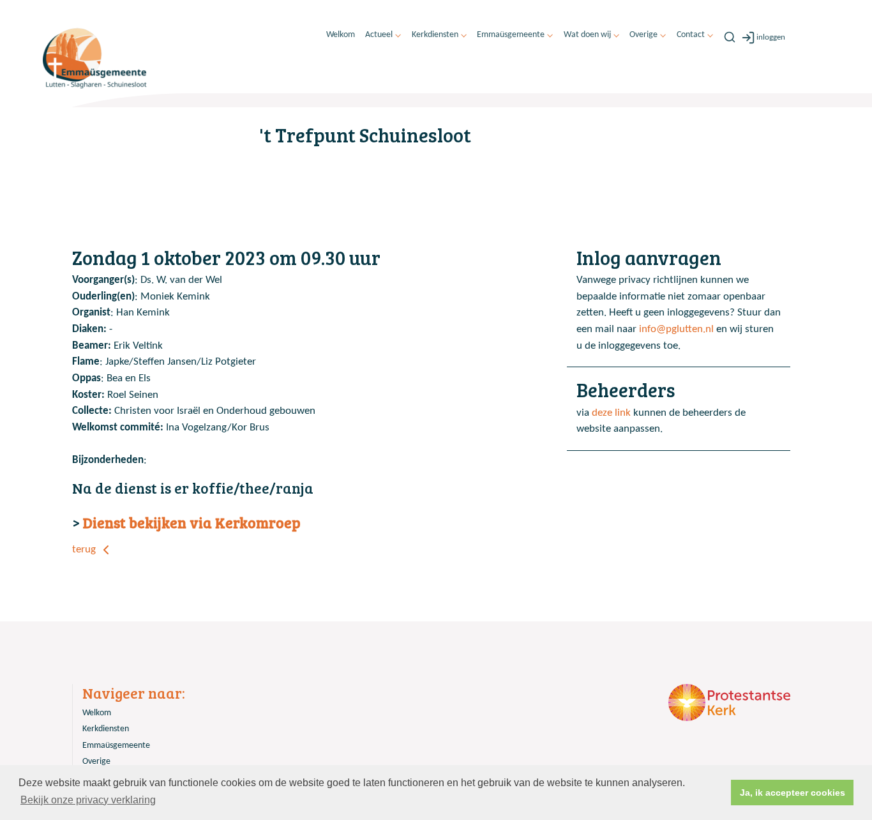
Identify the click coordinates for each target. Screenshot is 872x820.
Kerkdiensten (435, 35)
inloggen (770, 37)
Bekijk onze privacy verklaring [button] (88, 799)
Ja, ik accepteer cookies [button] (792, 792)
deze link (611, 412)
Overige (643, 35)
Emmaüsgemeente (511, 35)
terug (85, 549)
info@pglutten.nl (676, 329)
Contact (691, 35)
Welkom (340, 35)
